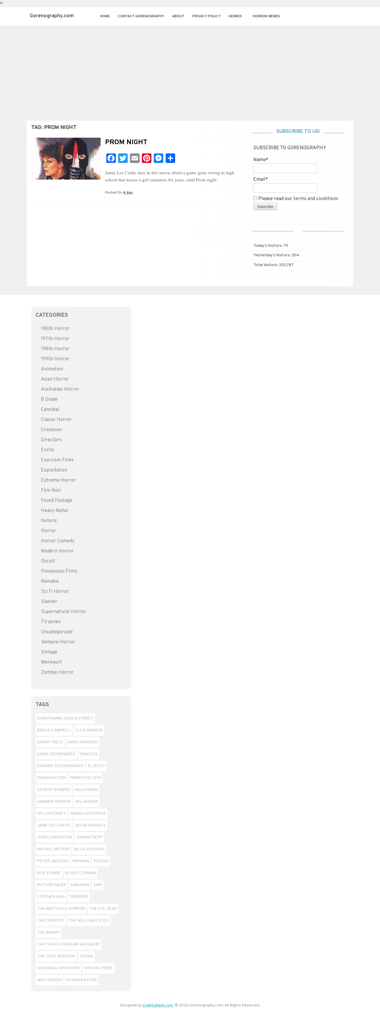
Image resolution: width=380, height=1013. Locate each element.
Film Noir (51, 491)
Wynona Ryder (81, 980)
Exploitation (54, 470)
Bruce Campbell (54, 730)
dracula (88, 754)
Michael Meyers (53, 849)
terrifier (78, 896)
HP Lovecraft (51, 813)
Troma (86, 956)
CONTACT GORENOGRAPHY (141, 16)
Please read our (297, 199)
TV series (51, 622)
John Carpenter (54, 837)
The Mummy (48, 932)
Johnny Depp (89, 837)
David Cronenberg (56, 754)
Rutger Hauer (51, 885)
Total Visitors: (266, 265)
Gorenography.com (52, 16)
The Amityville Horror (61, 908)
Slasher (49, 602)
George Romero (53, 789)
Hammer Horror (54, 801)
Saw (98, 885)
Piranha (80, 861)
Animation (52, 369)
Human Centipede (88, 813)
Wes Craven (49, 980)
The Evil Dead (103, 908)
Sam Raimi (79, 885)
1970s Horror (55, 339)
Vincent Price (98, 968)
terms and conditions (315, 199)
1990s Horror (55, 359)
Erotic (47, 450)
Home (105, 16)
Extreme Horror (58, 480)
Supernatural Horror (63, 612)
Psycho (101, 861)
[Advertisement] (190, 70)
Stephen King (51, 896)
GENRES (235, 16)
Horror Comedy (58, 541)
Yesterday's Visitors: (273, 255)
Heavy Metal (54, 511)
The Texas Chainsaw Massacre (68, 944)
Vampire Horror (58, 642)
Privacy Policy (206, 16)
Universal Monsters (58, 968)
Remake (50, 582)
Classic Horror (56, 420)
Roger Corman (80, 873)
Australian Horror (60, 389)
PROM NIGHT (126, 142)
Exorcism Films (57, 460)
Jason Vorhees (90, 825)
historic (49, 521)
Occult (48, 561)
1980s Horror (55, 349)
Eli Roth (96, 766)
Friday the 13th (85, 777)
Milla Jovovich (89, 849)
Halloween (86, 789)
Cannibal (50, 410)
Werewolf (51, 662)
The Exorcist (51, 920)
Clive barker (89, 730)
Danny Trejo (50, 742)
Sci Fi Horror (55, 592)
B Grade (49, 400)
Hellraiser (86, 801)
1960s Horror (55, 329)
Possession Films (59, 571)
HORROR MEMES (266, 16)
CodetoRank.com (157, 1005)
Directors (51, 440)
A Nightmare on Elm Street (65, 718)
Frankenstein (51, 777)
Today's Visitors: (269, 246)
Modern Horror (57, 551)
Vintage (49, 652)
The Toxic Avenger (56, 956)
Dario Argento (82, 742)
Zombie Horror (57, 673)
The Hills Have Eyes (89, 920)
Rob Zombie (49, 873)
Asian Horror (55, 379)
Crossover (52, 430)
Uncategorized (56, 632)
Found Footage (56, 501)
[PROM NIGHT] (66, 178)
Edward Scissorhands (60, 766)
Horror (48, 531)
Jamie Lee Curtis (53, 825)
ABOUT (178, 16)
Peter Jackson (52, 861)
